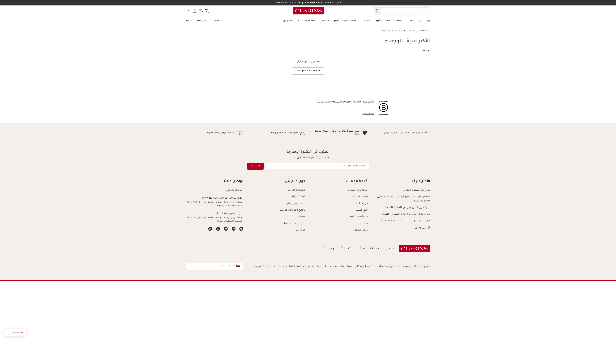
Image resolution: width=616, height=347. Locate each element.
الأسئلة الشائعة (359, 217)
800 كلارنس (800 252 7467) (217, 198)
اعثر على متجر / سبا (294, 223)
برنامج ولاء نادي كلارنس (292, 210)
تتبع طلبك (362, 210)
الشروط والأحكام (364, 266)
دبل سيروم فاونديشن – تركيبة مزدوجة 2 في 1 (405, 221)
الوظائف (300, 230)
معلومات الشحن (358, 190)
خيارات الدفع (361, 203)
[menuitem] (207, 11)
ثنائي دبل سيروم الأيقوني (416, 190)
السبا (302, 217)
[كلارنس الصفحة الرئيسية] (308, 11)
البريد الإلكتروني (234, 190)
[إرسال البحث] (377, 10)
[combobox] (214, 266)
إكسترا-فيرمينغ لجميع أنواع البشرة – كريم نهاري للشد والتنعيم (403, 199)
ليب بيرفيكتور (422, 227)
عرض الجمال (360, 230)
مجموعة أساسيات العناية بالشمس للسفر (406, 214)
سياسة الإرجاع (360, 197)
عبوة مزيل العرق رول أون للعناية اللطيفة (407, 207)
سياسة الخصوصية (341, 266)
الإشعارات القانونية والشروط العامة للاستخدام (300, 266)
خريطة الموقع (262, 266)
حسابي (364, 223)
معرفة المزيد (368, 114)
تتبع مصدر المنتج (295, 203)
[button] (15, 332)
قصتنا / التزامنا (297, 197)
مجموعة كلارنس (296, 190)
